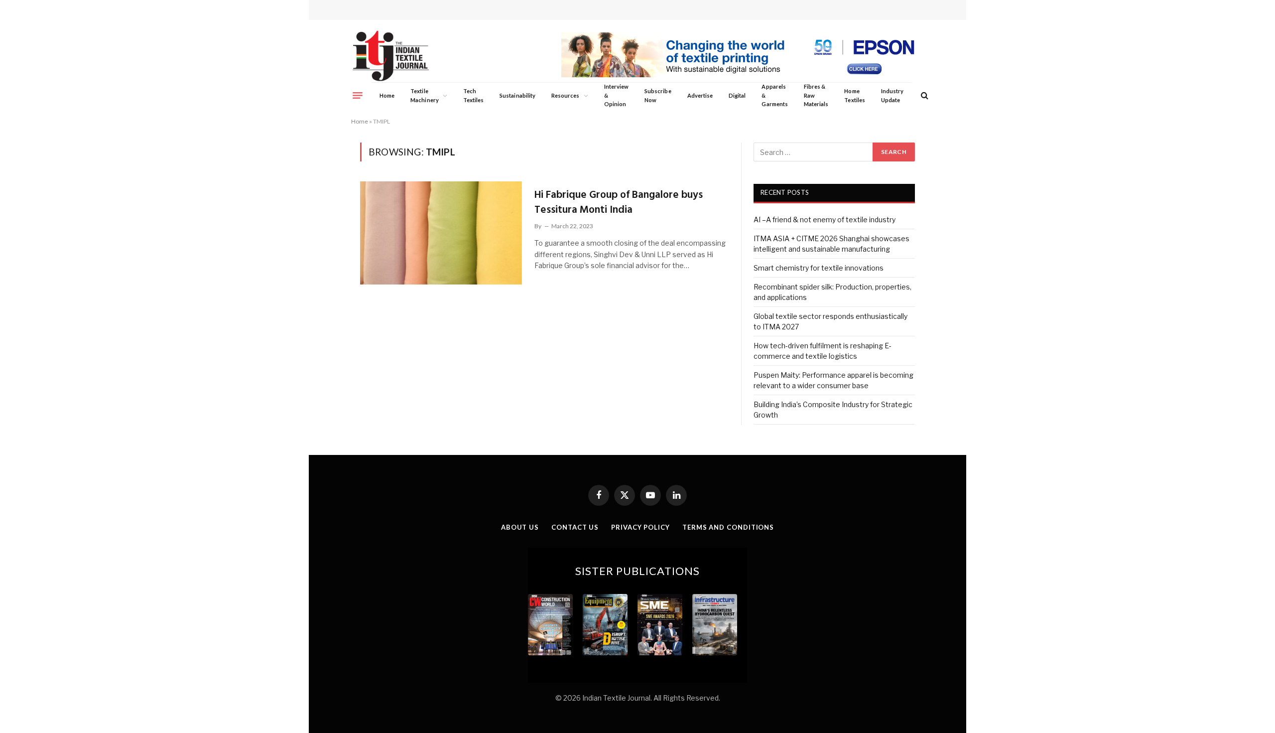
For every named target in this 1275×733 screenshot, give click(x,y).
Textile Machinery (424, 95)
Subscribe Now (657, 95)
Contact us (575, 527)
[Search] (923, 95)
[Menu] (358, 95)
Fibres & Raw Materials (816, 95)
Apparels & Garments (774, 95)
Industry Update (892, 95)
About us (520, 527)
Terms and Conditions (728, 527)
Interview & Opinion (616, 95)
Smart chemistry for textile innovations (819, 268)
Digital (737, 95)
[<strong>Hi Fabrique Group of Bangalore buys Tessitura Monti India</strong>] (441, 232)
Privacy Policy (640, 527)
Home (387, 95)
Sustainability (517, 95)
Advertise (700, 95)
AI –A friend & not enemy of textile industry (824, 219)
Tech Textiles (473, 95)
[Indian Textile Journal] (390, 56)
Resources (565, 95)
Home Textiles (854, 95)
